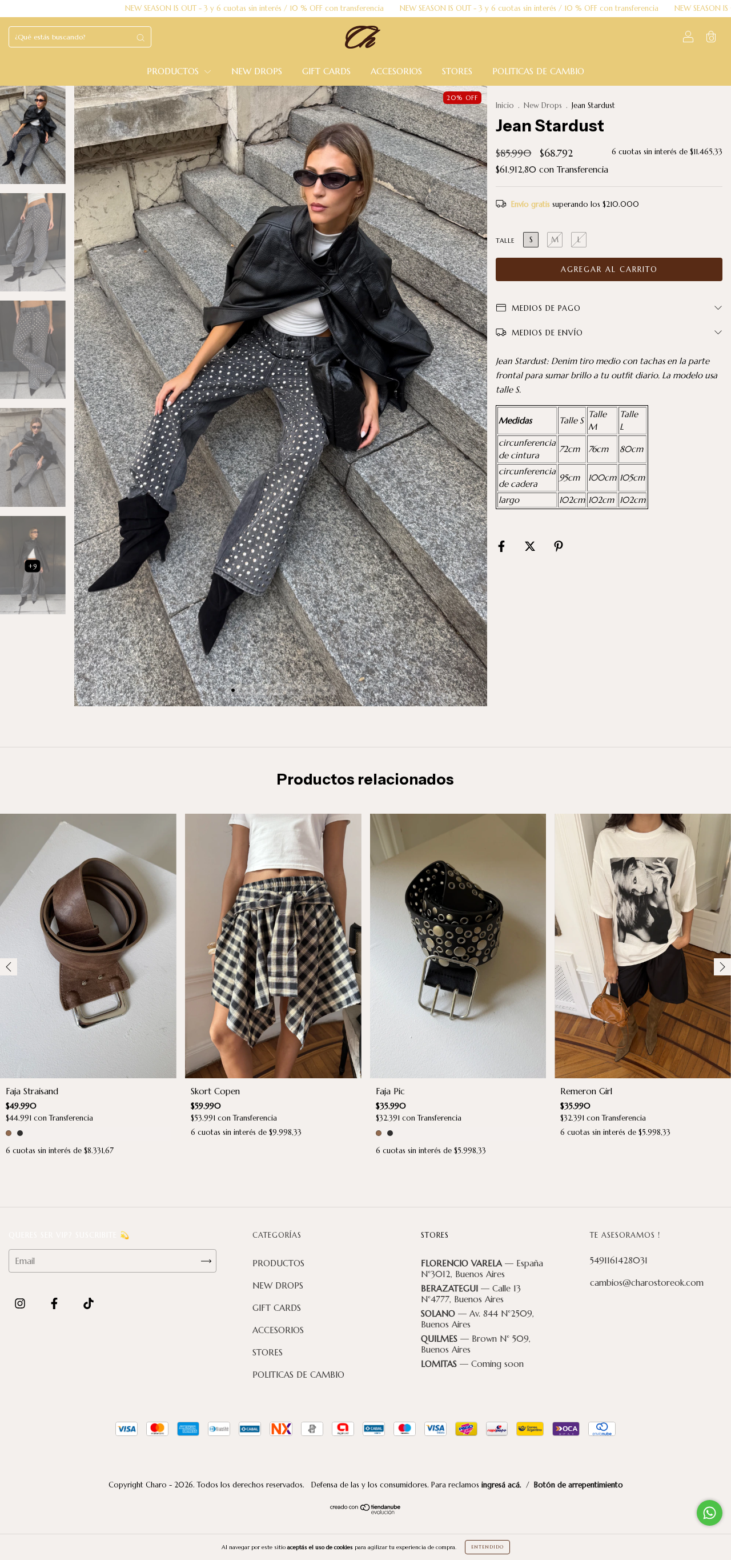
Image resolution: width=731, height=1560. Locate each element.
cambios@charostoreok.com (647, 1282)
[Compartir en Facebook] (503, 546)
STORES (457, 71)
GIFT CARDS (326, 71)
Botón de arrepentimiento (578, 1485)
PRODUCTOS (174, 71)
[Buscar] (140, 37)
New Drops (543, 105)
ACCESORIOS (396, 71)
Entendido (487, 1547)
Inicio (505, 105)
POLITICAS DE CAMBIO (538, 71)
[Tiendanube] (365, 1511)
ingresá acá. (501, 1485)
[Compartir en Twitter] (531, 546)
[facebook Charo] (56, 1303)
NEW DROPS (256, 71)
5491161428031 (619, 1260)
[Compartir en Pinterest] (558, 546)
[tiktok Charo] (88, 1303)
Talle (505, 241)
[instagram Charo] (21, 1303)
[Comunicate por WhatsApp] (709, 1513)
